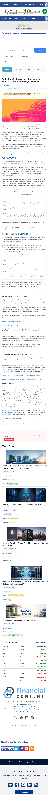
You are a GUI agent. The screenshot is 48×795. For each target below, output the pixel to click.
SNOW (10, 599)
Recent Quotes (8, 56)
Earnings (21, 595)
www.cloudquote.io (24, 704)
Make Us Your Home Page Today (15, 742)
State (23, 19)
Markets (7, 69)
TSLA (4, 680)
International (29, 74)
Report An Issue (37, 762)
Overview (7, 74)
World (40, 19)
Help (26, 762)
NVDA (4, 674)
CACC (13, 635)
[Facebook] (21, 718)
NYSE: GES (12, 325)
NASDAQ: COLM (27, 354)
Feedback (24, 792)
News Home (6, 19)
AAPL (10, 560)
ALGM (10, 483)
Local (16, 19)
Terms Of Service (25, 711)
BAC (3, 660)
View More (40, 642)
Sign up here (5, 426)
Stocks (18, 69)
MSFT (10, 522)
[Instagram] (32, 718)
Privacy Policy (38, 709)
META (4, 667)
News (5, 4)
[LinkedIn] (26, 718)
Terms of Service (17, 771)
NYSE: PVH (35, 128)
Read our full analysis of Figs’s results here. (14, 321)
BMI (14, 483)
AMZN (4, 650)
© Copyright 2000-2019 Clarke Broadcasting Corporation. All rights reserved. (24, 777)
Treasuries (38, 74)
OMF (18, 635)
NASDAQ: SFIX (24, 234)
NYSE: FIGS (22, 296)
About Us (9, 762)
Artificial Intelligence (13, 518)
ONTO (17, 483)
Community (29, 4)
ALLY (10, 635)
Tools (37, 69)
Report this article (9, 439)
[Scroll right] (46, 4)
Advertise (18, 762)
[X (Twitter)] (15, 718)
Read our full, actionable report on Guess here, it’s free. (17, 350)
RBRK (14, 522)
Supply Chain (11, 479)
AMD (4, 657)
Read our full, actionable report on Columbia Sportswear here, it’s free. (21, 379)
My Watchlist (24, 56)
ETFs (28, 69)
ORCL (4, 677)
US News (31, 19)
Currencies (20, 74)
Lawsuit (10, 631)
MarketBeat (8, 476)
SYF (21, 635)
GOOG (4, 663)
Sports (16, 4)
